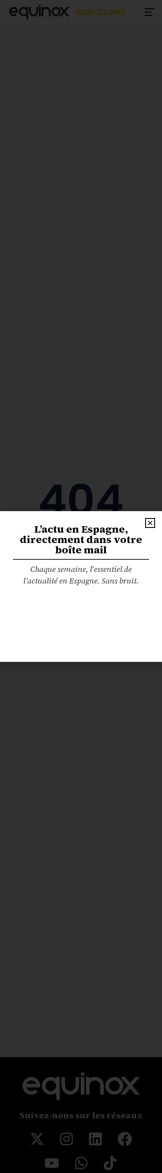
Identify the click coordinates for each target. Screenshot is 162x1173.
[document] (81, 586)
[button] (150, 523)
